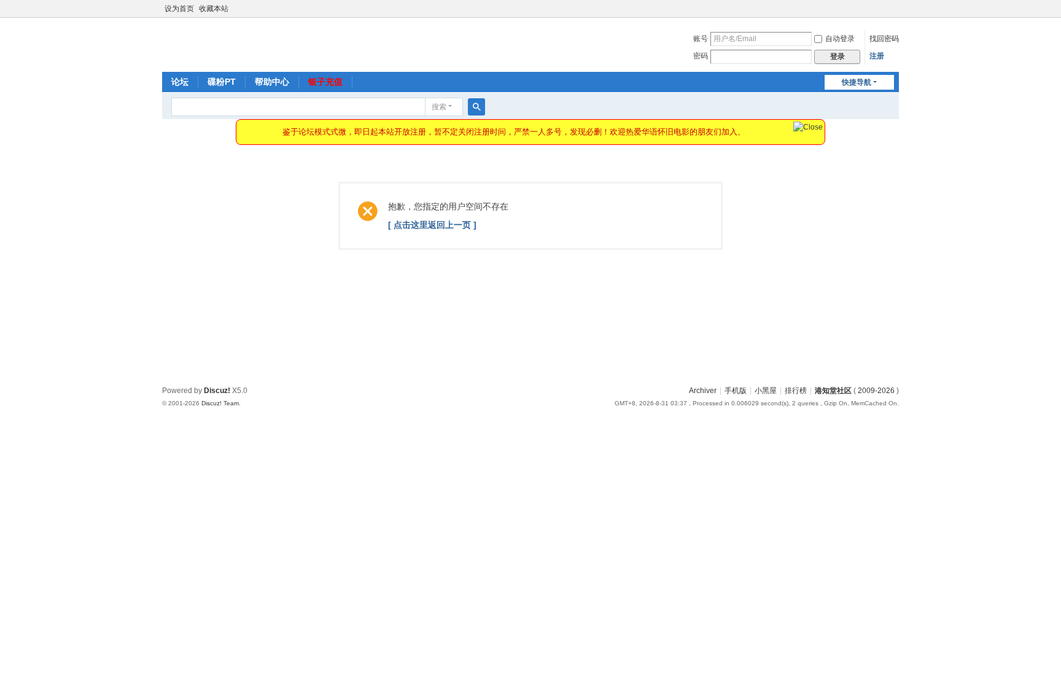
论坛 (179, 82)
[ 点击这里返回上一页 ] (432, 225)
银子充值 (325, 82)
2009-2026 (876, 390)
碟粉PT (222, 82)
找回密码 (884, 38)
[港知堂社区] (201, 43)
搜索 (439, 107)
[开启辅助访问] (896, 8)
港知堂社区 (833, 390)
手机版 (736, 390)
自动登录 (840, 38)
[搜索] (476, 106)
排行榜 (796, 390)
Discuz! (217, 390)
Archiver (703, 390)
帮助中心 (272, 82)
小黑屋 (766, 390)
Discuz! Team (220, 403)
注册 (876, 56)
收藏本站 (213, 8)
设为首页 (179, 8)
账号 (700, 38)
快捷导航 (856, 82)
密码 (700, 56)
